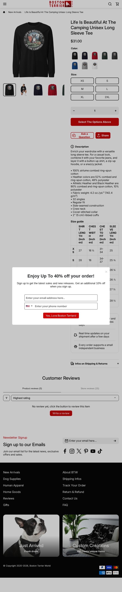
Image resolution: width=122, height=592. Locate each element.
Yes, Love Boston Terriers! (61, 315)
